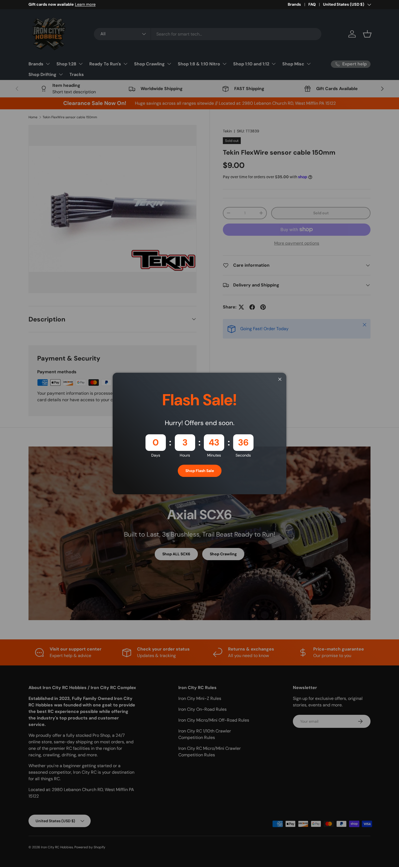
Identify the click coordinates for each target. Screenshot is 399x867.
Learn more (85, 4)
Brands (294, 4)
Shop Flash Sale (199, 470)
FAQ (312, 4)
